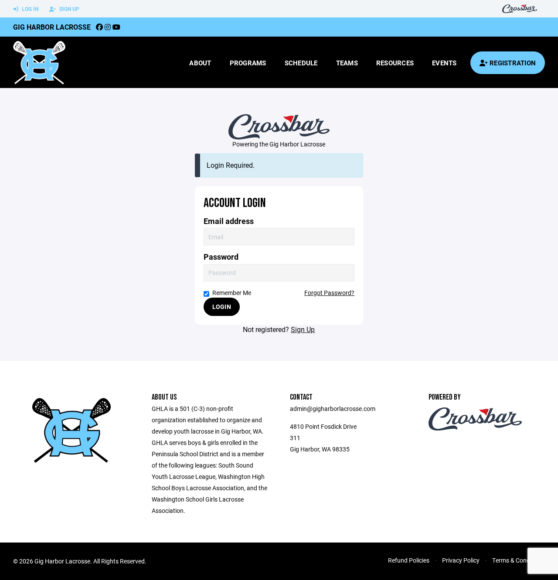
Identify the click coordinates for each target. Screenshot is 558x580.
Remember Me (231, 292)
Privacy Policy (461, 560)
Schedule (301, 62)
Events (444, 62)
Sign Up (68, 8)
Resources (395, 62)
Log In (29, 8)
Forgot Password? (329, 292)
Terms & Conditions (518, 560)
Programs (248, 62)
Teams (347, 62)
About (200, 62)
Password (221, 257)
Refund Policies (408, 560)
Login (221, 306)
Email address (229, 221)
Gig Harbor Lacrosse (52, 26)
